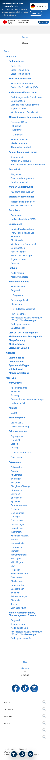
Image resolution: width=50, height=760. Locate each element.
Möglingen (16, 558)
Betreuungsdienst (19, 300)
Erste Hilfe (16, 66)
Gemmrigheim (18, 513)
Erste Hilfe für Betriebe (22, 83)
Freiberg (15, 509)
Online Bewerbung (20, 426)
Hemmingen (17, 528)
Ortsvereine (15, 462)
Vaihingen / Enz (18, 607)
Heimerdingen (17, 524)
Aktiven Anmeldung (19, 373)
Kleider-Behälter (17, 344)
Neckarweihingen (19, 573)
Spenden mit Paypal (19, 365)
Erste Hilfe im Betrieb (20, 78)
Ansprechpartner (19, 387)
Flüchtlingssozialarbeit (21, 205)
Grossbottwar (17, 520)
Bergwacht (16, 290)
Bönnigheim (16, 490)
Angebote (11, 56)
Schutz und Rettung (19, 281)
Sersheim (15, 592)
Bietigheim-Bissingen (21, 486)
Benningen (16, 478)
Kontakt (13, 408)
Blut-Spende (17, 240)
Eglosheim (16, 501)
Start (6, 51)
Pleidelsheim (17, 581)
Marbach (15, 550)
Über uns (11, 378)
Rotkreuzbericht (18, 403)
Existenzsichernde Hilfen (21, 196)
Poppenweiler (17, 585)
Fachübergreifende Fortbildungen (27, 97)
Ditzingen (15, 494)
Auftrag (14, 447)
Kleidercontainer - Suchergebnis (25, 336)
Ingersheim (16, 531)
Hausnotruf (16, 129)
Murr (13, 566)
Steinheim (16, 600)
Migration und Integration (23, 201)
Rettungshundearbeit (21, 324)
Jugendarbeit (17, 157)
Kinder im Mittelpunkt (21, 160)
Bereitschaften (18, 100)
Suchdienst (14, 210)
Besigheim (16, 482)
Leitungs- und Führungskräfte (25, 104)
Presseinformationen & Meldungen (27, 399)
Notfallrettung (17, 273)
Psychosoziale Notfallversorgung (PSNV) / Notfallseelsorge (26, 319)
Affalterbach (16, 474)
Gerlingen (15, 516)
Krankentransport (19, 139)
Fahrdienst (16, 126)
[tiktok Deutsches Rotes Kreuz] (25, 688)
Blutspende (16, 304)
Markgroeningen (19, 554)
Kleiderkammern (19, 143)
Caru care (18, 134)
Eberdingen (16, 497)
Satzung (15, 395)
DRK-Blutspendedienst (24, 309)
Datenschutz (24, 749)
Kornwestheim (18, 543)
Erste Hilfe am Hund (20, 73)
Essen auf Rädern (19, 122)
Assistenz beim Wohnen (22, 191)
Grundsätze (16, 440)
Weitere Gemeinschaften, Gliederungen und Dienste (22, 614)
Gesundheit (15, 169)
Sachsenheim (17, 588)
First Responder (18, 251)
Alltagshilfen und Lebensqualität (25, 117)
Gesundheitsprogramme (22, 178)
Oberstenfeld (17, 577)
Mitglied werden (17, 369)
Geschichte (16, 457)
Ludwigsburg (17, 547)
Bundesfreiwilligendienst (22, 229)
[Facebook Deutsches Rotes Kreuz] (16, 688)
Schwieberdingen (19, 596)
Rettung (13, 268)
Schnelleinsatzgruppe (21, 255)
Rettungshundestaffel (21, 638)
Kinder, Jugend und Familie (23, 152)
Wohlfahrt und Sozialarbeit (23, 244)
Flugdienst (16, 174)
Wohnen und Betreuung (21, 187)
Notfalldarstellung (19, 627)
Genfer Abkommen (22, 452)
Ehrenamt (15, 236)
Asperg (14, 471)
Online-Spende (16, 357)
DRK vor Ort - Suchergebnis (23, 332)
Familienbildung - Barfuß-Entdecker (28, 164)
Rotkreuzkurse (16, 61)
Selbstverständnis (18, 431)
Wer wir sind (15, 382)
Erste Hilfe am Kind (20, 70)
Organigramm (17, 436)
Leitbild (14, 443)
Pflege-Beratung (17, 340)
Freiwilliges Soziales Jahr (23, 232)
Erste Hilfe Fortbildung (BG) (24, 87)
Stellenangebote (17, 417)
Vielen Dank (17, 422)
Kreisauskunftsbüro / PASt (23, 219)
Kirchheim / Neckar (20, 535)
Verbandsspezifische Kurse (23, 92)
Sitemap (14, 749)
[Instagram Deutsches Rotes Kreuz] (34, 688)
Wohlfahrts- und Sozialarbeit (24, 112)
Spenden (15, 263)
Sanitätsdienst (18, 327)
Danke (14, 412)
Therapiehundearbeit (21, 147)
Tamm (14, 604)
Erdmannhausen (19, 505)
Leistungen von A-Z (19, 348)
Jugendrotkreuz (18, 108)
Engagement (15, 224)
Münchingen (17, 562)
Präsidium (16, 391)
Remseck (15, 569)
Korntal (14, 539)
